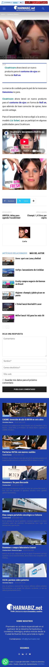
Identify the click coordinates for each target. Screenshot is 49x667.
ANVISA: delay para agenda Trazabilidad (11, 216)
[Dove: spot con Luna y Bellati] (8, 261)
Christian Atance (7, 422)
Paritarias (6, 448)
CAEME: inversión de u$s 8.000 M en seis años (23, 419)
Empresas (6, 416)
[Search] (43, 8)
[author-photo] (24, 238)
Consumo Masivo (13, 14)
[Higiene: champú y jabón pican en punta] (8, 295)
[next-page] (7, 327)
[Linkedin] (23, 654)
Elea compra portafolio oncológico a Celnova (22, 515)
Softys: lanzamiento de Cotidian (29, 270)
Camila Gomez (7, 455)
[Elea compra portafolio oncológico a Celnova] (24, 505)
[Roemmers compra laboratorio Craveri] (24, 538)
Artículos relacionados (14, 253)
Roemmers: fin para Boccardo (15, 482)
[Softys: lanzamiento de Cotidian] (8, 273)
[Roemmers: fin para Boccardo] (24, 473)
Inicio (3, 14)
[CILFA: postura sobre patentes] (24, 570)
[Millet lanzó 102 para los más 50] (8, 318)
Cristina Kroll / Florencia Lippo (12, 550)
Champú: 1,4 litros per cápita (37, 216)
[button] (4, 8)
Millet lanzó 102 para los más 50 (29, 315)
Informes (5, 544)
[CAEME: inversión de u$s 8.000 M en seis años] (24, 410)
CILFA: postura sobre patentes (15, 580)
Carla (24, 241)
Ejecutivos (6, 478)
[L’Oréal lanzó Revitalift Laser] (8, 307)
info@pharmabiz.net (31, 639)
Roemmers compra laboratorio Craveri (19, 547)
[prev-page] (3, 327)
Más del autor (37, 253)
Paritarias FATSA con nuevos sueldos (18, 452)
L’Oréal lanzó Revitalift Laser (28, 304)
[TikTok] (26, 654)
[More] (33, 201)
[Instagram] (19, 654)
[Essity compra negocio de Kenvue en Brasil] (8, 284)
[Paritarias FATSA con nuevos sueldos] (24, 442)
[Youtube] (30, 654)
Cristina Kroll (6, 485)
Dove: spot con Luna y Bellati (28, 258)
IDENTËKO (41, 664)
